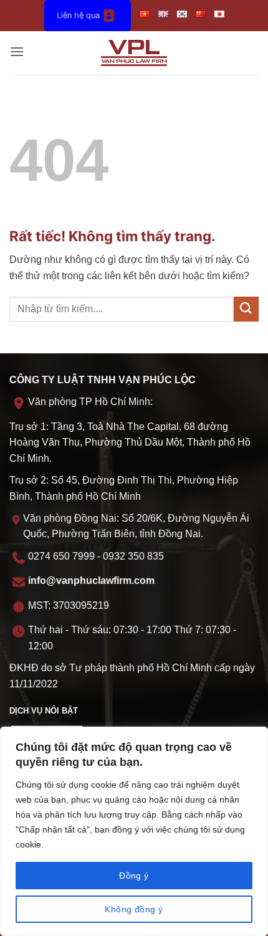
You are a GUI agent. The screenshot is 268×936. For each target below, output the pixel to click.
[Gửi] (246, 309)
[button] (16, 52)
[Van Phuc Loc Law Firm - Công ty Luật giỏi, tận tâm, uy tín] (134, 53)
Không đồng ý (134, 909)
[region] (134, 831)
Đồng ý (134, 876)
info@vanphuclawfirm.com (91, 580)
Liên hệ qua (78, 15)
